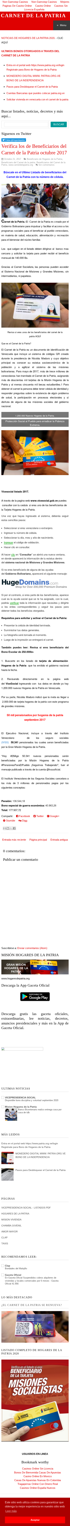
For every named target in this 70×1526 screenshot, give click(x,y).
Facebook (24, 816)
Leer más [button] (11, 1511)
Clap (7, 1265)
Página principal (38, 839)
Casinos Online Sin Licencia (37, 1468)
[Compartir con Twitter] (11, 828)
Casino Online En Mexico (37, 1476)
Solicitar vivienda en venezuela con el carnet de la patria (37, 99)
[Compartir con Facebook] (14, 828)
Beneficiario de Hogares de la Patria (44, 159)
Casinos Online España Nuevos (37, 1487)
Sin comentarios (47, 165)
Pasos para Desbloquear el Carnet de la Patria (32, 86)
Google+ (54, 816)
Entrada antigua (59, 839)
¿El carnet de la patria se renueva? (31, 1305)
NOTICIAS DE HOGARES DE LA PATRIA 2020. (28, 38)
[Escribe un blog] (8, 828)
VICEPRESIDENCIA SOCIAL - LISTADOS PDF (26, 1207)
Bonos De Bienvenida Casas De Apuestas (37, 1472)
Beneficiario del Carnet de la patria (18, 162)
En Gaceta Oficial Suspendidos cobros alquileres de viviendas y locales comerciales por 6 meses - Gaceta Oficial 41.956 (31, 1280)
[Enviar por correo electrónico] (4, 828)
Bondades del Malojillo (16, 1268)
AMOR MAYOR (9, 1231)
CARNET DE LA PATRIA (33, 15)
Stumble (10, 820)
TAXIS (4, 1243)
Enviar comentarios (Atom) (32, 948)
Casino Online (43, 5)
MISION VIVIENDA (11, 1219)
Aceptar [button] (35, 1519)
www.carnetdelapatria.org (20, 165)
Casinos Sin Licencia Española (46, 7)
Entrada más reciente (14, 839)
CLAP (4, 1237)
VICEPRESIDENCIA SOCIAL (20, 1097)
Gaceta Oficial (13, 1275)
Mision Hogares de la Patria (21, 1106)
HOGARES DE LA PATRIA (15, 1213)
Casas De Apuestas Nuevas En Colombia (37, 1480)
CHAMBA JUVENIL (11, 1225)
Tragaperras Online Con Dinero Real (38, 1483)
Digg (24, 820)
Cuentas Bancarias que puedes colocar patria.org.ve (35, 93)
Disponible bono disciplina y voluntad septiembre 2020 (31, 1100)
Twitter (40, 816)
